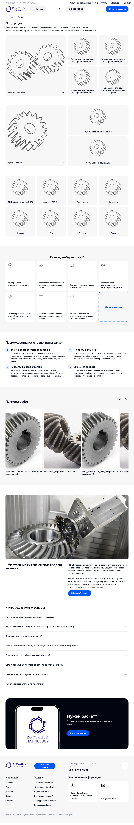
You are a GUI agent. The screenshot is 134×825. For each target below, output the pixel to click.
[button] (38, 9)
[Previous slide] (120, 399)
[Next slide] (126, 399)
